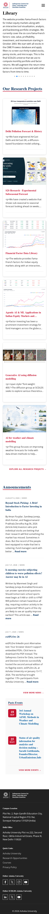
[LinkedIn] (5, 897)
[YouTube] (25, 882)
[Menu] (43, 5)
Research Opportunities (15, 858)
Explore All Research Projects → (27, 469)
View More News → (33, 692)
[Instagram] (19, 882)
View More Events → (30, 770)
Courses (7, 862)
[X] (12, 882)
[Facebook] (5, 882)
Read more (20, 551)
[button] (14, 76)
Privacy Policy (10, 867)
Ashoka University (12, 853)
